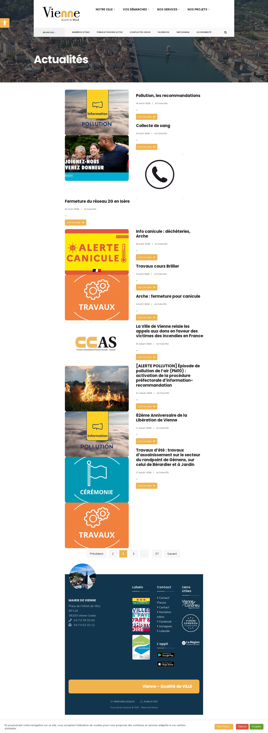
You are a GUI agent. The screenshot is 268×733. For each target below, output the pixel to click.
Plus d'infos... (224, 726)
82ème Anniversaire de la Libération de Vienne (161, 418)
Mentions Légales (124, 701)
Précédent (96, 554)
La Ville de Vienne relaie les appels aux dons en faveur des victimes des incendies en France (169, 331)
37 (157, 554)
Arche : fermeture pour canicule (168, 296)
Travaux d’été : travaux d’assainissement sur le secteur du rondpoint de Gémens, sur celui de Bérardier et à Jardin (168, 457)
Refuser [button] (242, 726)
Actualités (161, 103)
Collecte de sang (153, 126)
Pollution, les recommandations (168, 95)
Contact (164, 607)
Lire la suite (147, 117)
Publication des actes (110, 32)
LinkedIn (164, 631)
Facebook (163, 32)
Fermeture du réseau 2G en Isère (97, 201)
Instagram (183, 32)
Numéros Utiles (81, 32)
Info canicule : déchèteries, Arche (163, 234)
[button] (4, 23)
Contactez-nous (140, 32)
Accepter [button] (256, 726)
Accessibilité (204, 32)
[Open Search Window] (225, 32)
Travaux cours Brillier (157, 266)
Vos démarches (135, 9)
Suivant (172, 554)
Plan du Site (151, 701)
